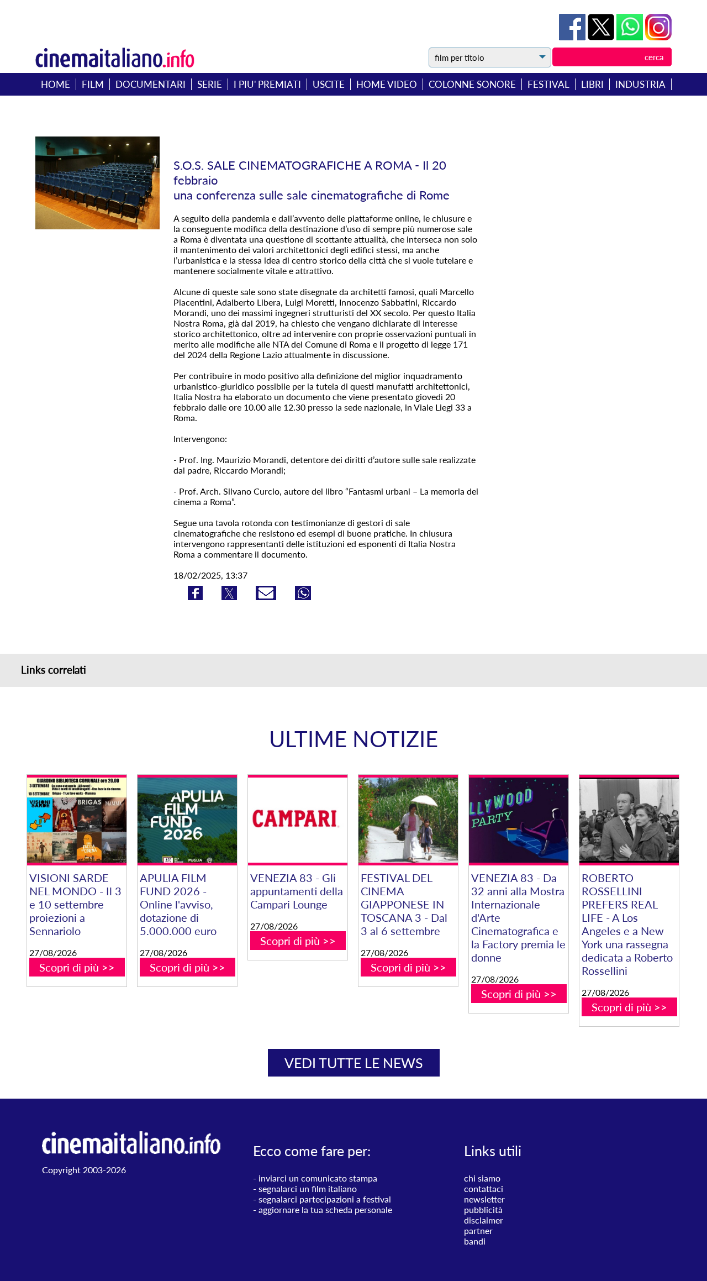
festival (548, 84)
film (93, 84)
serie (209, 84)
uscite (329, 84)
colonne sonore (472, 84)
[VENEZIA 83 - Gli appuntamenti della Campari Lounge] (297, 820)
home (55, 84)
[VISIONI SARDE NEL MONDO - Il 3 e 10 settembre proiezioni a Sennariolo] (76, 820)
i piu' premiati (267, 84)
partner (478, 1230)
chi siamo (482, 1178)
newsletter (484, 1199)
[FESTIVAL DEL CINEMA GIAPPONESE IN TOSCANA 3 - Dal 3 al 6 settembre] (408, 820)
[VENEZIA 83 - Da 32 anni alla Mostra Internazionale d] (518, 820)
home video (386, 84)
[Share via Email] (267, 597)
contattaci (483, 1188)
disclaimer (483, 1220)
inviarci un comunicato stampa (317, 1178)
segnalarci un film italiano (307, 1188)
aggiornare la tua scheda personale (325, 1209)
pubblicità (483, 1209)
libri (592, 84)
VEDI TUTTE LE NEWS (353, 1062)
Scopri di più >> (77, 967)
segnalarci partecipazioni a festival (324, 1199)
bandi (475, 1241)
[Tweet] (602, 37)
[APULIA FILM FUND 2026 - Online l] (187, 820)
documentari (150, 84)
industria (640, 84)
